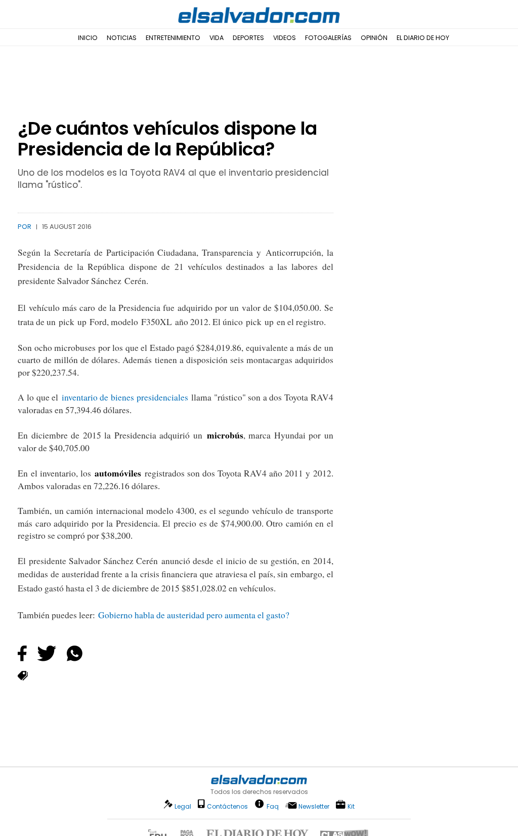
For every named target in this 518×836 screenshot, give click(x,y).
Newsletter (313, 806)
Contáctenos (227, 806)
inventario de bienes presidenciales (125, 397)
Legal (183, 806)
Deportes (248, 37)
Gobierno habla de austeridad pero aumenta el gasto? (193, 615)
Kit (351, 806)
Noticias (122, 37)
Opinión (374, 37)
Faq (273, 806)
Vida (216, 37)
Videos (284, 37)
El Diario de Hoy (423, 37)
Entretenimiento (173, 37)
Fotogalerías (328, 37)
